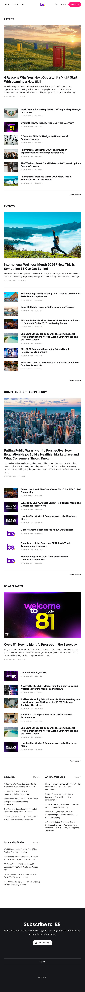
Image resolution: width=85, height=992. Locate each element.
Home (6, 4)
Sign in (63, 4)
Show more (74, 194)
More (35, 777)
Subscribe (75, 4)
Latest (9, 19)
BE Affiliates (13, 586)
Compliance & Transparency (25, 392)
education (9, 777)
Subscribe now (44, 943)
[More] (22, 4)
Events (15, 4)
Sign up (42, 961)
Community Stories (14, 842)
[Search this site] (56, 4)
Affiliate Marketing (55, 777)
